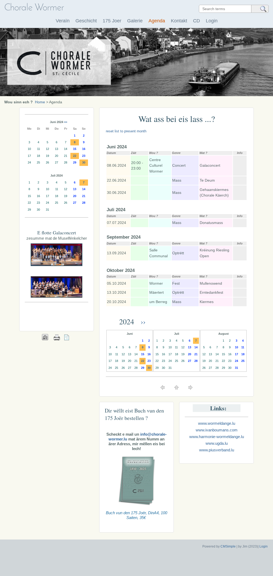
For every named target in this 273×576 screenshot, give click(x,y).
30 (149, 367)
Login (212, 20)
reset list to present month (126, 131)
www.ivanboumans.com (217, 430)
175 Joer (112, 20)
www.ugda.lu (217, 443)
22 (142, 360)
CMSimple (228, 546)
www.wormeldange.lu (216, 423)
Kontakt (179, 20)
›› (142, 321)
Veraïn (63, 20)
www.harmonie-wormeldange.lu (216, 436)
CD (196, 20)
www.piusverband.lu (216, 450)
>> (65, 122)
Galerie (135, 20)
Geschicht (86, 20)
